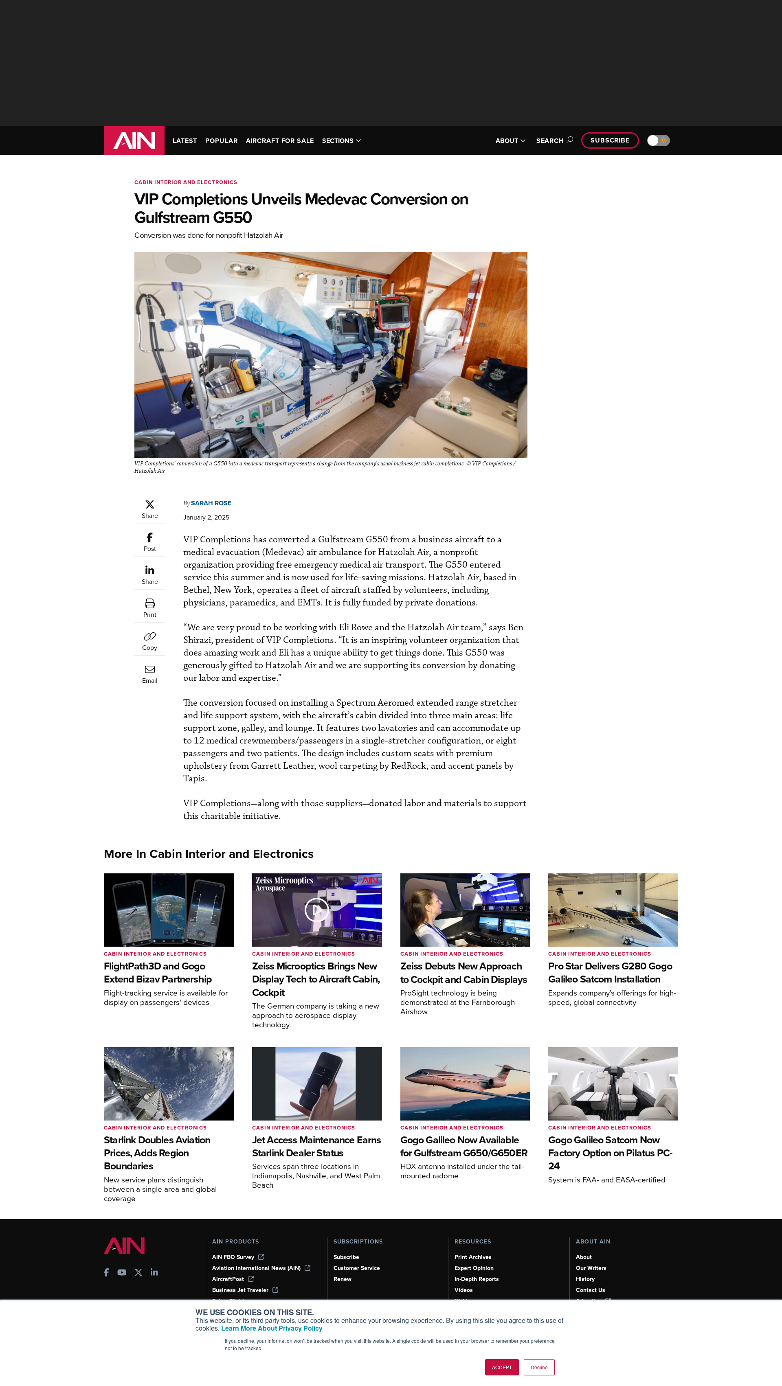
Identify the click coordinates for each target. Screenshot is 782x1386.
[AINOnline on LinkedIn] (154, 1273)
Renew (342, 1279)
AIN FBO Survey (233, 1257)
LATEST (185, 141)
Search (550, 140)
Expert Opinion (474, 1268)
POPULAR (221, 141)
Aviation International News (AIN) (256, 1268)
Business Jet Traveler (240, 1290)
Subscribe (610, 140)
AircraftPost (228, 1279)
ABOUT (507, 141)
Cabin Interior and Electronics (185, 182)
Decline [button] (539, 1367)
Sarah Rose (211, 503)
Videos (464, 1290)
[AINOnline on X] (138, 1273)
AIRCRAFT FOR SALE (280, 141)
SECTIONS (338, 141)
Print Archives (473, 1257)
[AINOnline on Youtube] (122, 1273)
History (585, 1279)
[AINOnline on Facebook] (106, 1273)
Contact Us (590, 1290)
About (584, 1257)
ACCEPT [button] (502, 1367)
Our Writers (591, 1268)
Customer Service (357, 1268)
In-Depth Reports (477, 1279)
